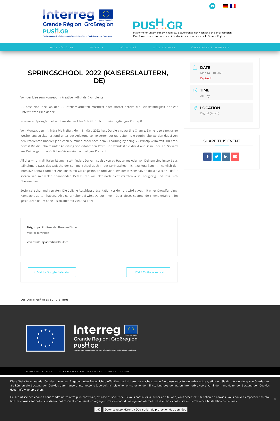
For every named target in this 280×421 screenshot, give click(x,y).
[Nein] (275, 399)
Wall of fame (164, 47)
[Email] (235, 157)
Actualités (128, 47)
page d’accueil (62, 47)
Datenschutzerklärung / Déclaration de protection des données (145, 409)
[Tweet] (217, 157)
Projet (95, 47)
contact (126, 371)
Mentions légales (39, 371)
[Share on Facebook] (207, 157)
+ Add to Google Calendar (52, 272)
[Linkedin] (226, 157)
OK (98, 409)
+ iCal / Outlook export (148, 272)
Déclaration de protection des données (86, 371)
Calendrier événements (210, 47)
